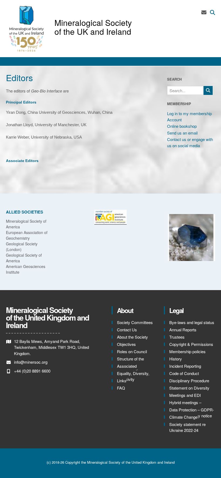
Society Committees (135, 322)
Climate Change (183, 417)
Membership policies (187, 351)
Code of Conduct (184, 373)
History (175, 359)
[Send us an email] (203, 12)
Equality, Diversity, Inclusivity (133, 376)
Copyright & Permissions (191, 344)
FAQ (121, 388)
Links (121, 380)
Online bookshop (182, 126)
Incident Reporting (185, 366)
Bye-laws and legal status (191, 322)
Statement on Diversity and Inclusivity (189, 391)
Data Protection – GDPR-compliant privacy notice (191, 413)
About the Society (132, 337)
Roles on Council (132, 351)
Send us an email (182, 133)
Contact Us (127, 329)
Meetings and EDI (185, 395)
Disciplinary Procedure (189, 380)
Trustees (177, 337)
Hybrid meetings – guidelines (185, 405)
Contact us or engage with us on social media (190, 142)
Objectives (126, 344)
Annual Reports (182, 329)
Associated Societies (127, 369)
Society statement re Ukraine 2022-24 (187, 427)
